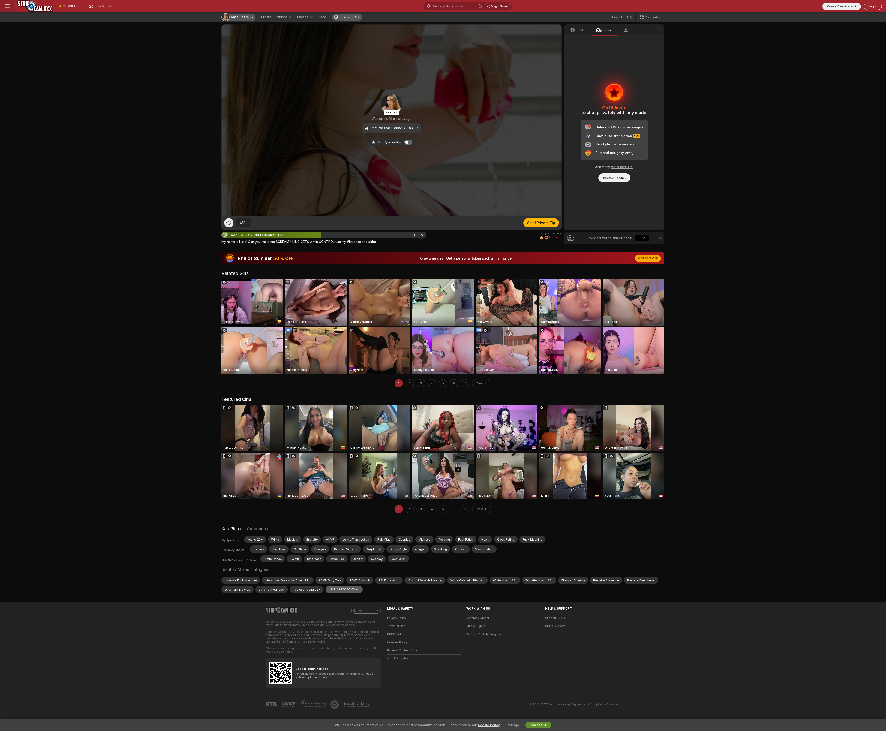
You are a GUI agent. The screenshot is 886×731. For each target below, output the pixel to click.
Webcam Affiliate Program (483, 634)
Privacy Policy (396, 618)
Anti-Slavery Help (398, 658)
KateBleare (232, 528)
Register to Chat (614, 177)
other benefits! (622, 167)
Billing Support (555, 626)
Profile (266, 17)
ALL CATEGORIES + (344, 589)
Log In (872, 6)
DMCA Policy (396, 634)
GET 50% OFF (648, 258)
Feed (322, 17)
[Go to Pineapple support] (335, 704)
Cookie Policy (489, 725)
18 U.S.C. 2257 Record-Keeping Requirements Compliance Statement (574, 704)
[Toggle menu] (7, 6)
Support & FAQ (555, 618)
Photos (305, 17)
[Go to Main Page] (35, 6)
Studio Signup (475, 626)
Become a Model (477, 618)
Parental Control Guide (402, 650)
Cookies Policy (397, 642)
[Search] (480, 6)
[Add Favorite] (228, 222)
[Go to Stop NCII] (357, 704)
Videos (284, 17)
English (362, 610)
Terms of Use (396, 626)
